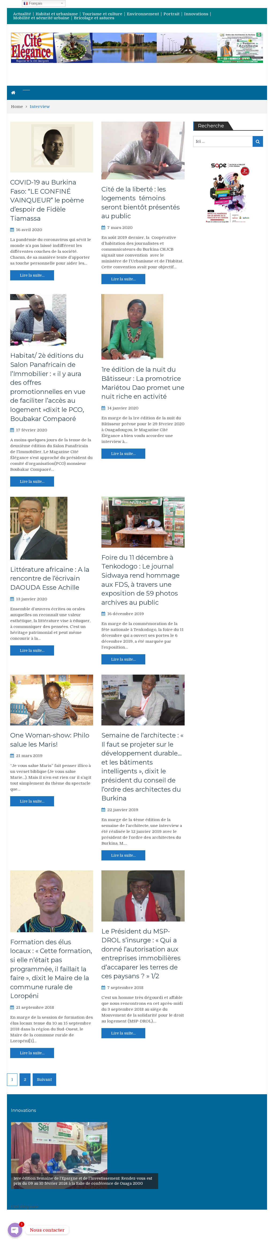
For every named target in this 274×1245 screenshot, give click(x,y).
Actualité (22, 14)
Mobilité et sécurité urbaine (41, 18)
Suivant (44, 1079)
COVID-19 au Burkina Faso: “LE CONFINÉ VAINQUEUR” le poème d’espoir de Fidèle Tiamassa (47, 200)
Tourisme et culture (102, 14)
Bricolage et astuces (94, 18)
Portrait (171, 14)
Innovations (196, 14)
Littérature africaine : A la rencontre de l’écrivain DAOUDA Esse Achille (49, 578)
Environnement (143, 14)
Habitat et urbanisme (57, 14)
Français (35, 3)
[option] (84, 1155)
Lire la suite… (32, 275)
